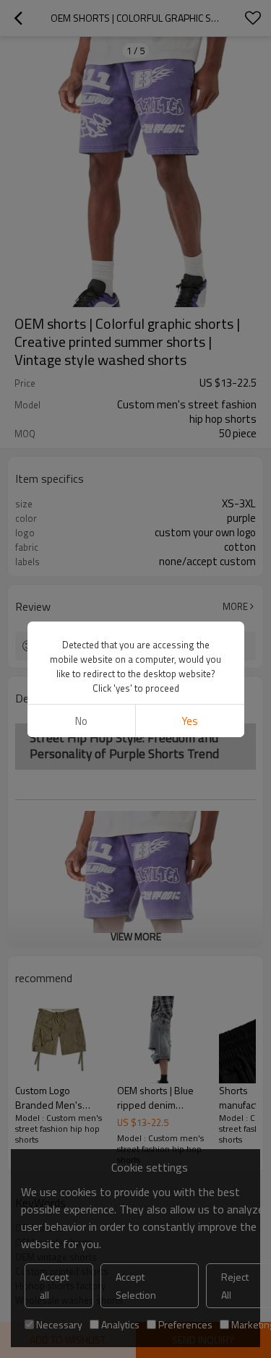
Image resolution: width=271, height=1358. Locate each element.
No (81, 721)
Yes (189, 721)
